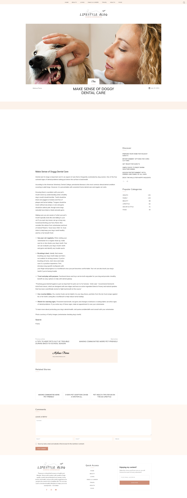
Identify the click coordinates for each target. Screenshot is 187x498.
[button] (184, 2)
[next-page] (127, 181)
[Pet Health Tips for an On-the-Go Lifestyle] (104, 383)
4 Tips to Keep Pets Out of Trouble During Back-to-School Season (52, 342)
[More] (124, 105)
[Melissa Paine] (30, 88)
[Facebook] (47, 491)
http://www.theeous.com (59, 356)
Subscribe (134, 482)
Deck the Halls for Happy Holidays (137, 177)
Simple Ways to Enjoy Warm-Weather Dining (134, 168)
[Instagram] (51, 491)
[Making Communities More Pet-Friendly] (48, 383)
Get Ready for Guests (131, 164)
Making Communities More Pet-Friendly (98, 341)
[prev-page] (124, 181)
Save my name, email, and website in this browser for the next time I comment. (61, 444)
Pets (93, 81)
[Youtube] (56, 491)
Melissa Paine (37, 88)
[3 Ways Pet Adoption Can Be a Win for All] (76, 383)
